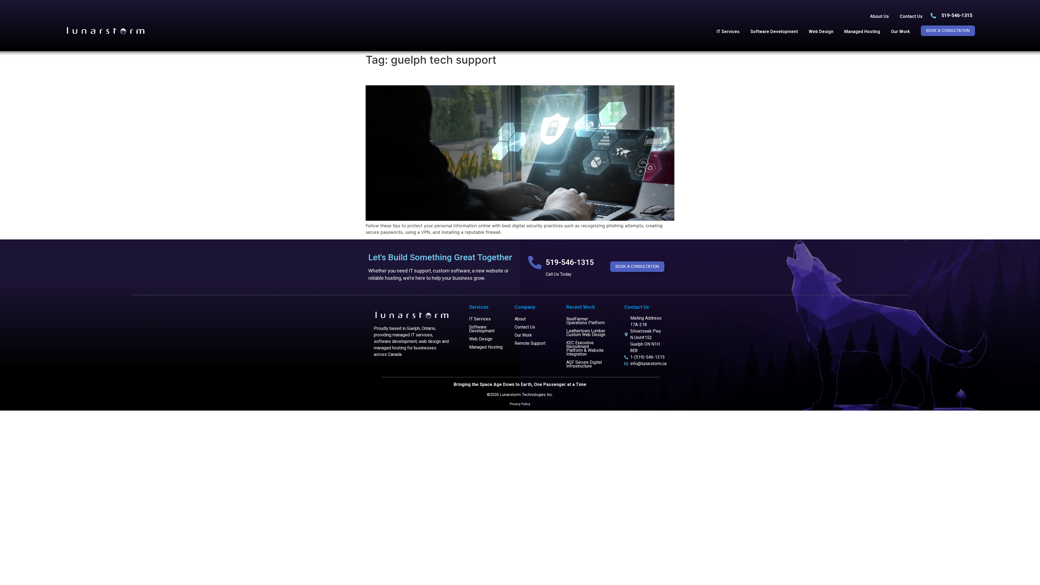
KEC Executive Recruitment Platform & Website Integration (585, 348)
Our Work (900, 31)
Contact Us (911, 16)
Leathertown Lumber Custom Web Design (585, 332)
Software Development (774, 31)
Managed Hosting (862, 31)
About (520, 318)
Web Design (821, 31)
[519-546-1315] (535, 262)
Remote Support (530, 343)
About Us (879, 16)
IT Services (728, 31)
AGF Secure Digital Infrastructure (584, 364)
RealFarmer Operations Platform (585, 320)
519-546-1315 (956, 15)
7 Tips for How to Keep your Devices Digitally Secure (473, 75)
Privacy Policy (520, 404)
